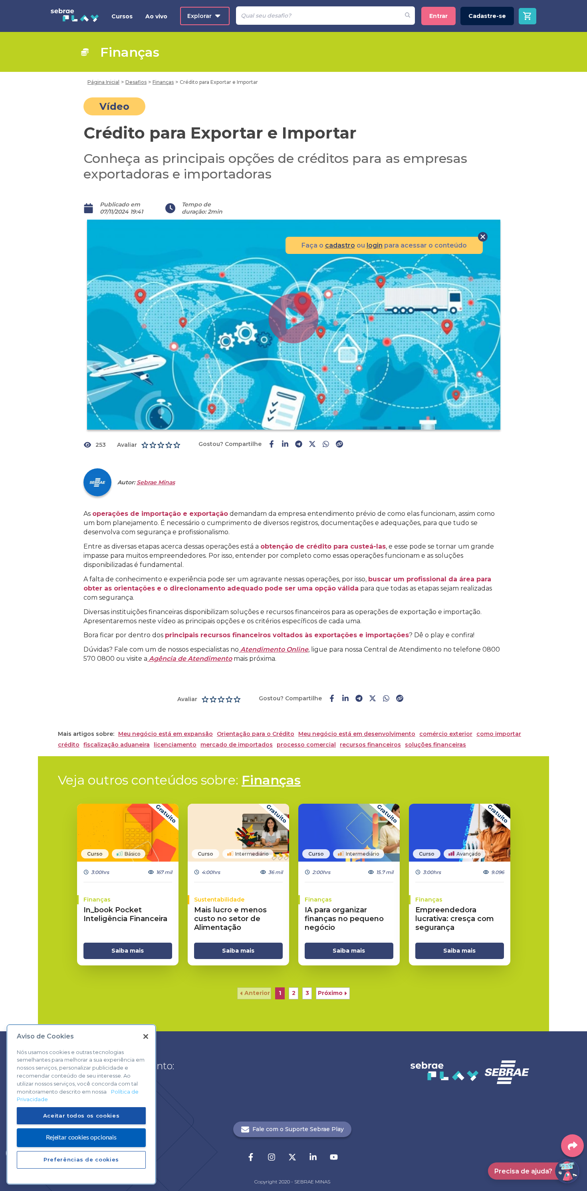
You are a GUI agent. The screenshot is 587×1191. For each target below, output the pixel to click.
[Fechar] (146, 1036)
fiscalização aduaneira (116, 744)
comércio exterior (445, 734)
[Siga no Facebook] (251, 1158)
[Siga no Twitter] (292, 1158)
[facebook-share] (271, 444)
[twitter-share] (312, 444)
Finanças (271, 780)
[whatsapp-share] (325, 444)
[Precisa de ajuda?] (567, 1171)
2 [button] (293, 993)
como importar (498, 734)
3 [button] (307, 993)
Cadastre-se (487, 16)
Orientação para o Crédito (255, 734)
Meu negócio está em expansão (165, 734)
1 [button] (280, 993)
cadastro (340, 245)
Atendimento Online (273, 649)
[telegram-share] (298, 444)
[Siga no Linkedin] (313, 1158)
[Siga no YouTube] (334, 1158)
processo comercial (306, 744)
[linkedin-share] (285, 444)
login (375, 245)
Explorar (199, 16)
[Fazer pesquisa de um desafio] (407, 15)
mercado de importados (236, 744)
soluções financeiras (435, 744)
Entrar (438, 16)
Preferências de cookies (81, 1159)
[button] (254, 993)
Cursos (122, 16)
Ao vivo (156, 16)
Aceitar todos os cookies (81, 1115)
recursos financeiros (370, 744)
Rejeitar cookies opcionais (81, 1137)
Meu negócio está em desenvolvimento (356, 734)
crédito (68, 744)
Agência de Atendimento (189, 658)
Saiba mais (127, 950)
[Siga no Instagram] (272, 1158)
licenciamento (175, 744)
